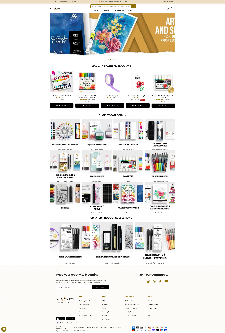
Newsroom (152, 312)
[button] (3, 329)
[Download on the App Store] (60, 318)
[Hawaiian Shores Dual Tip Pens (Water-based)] (87, 82)
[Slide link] (112, 35)
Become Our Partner (132, 304)
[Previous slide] (48, 35)
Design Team (152, 308)
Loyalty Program (130, 312)
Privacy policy (81, 327)
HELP (104, 296)
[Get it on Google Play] (70, 318)
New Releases (84, 304)
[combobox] (110, 6)
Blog (149, 315)
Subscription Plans (85, 315)
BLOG (130, 10)
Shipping (105, 304)
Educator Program (131, 308)
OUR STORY (119, 10)
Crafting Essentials (85, 301)
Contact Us (106, 319)
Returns (105, 308)
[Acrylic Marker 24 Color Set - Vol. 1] (163, 82)
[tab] (108, 59)
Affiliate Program (131, 301)
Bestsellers (83, 308)
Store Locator (107, 315)
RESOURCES (129, 296)
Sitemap (119, 327)
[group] (112, 35)
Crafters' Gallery (130, 315)
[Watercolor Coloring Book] (138, 82)
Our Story (151, 301)
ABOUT (151, 296)
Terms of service (92, 327)
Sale (80, 312)
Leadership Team (154, 304)
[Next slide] (177, 35)
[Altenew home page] (56, 8)
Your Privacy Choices (107, 327)
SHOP (96, 10)
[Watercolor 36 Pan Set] (61, 82)
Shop (81, 296)
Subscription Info (108, 312)
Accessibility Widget (81, 330)
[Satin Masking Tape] (112, 82)
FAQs (104, 301)
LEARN (107, 10)
